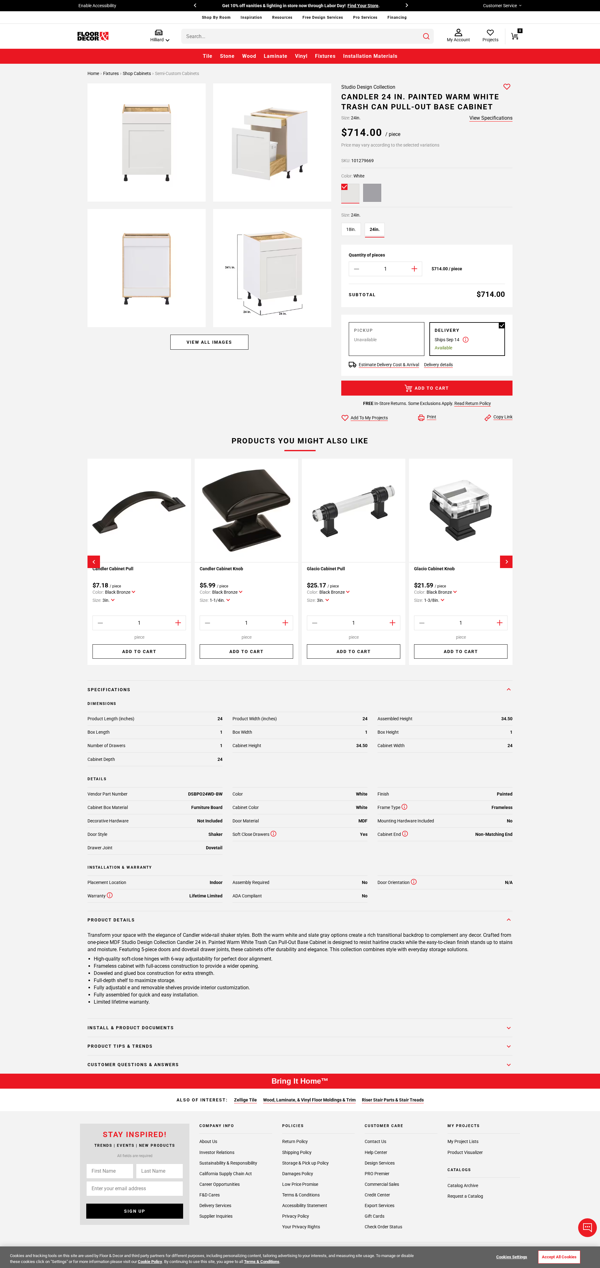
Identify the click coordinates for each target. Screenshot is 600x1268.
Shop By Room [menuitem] (216, 17)
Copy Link (502, 416)
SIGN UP (134, 1211)
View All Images (209, 342)
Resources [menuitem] (282, 17)
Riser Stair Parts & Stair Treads (393, 1099)
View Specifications (490, 118)
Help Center (376, 1152)
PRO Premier (377, 1173)
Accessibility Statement (304, 1205)
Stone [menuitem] (227, 56)
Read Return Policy (472, 403)
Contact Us (375, 1141)
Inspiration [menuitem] (251, 17)
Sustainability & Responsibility (228, 1162)
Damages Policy (297, 1173)
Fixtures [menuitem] (325, 56)
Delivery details (438, 364)
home (94, 73)
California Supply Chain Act (225, 1173)
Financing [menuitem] (397, 17)
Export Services (379, 1205)
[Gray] (372, 193)
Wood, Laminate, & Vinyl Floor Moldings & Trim (309, 1099)
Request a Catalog (465, 1196)
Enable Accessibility (97, 5)
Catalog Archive (463, 1185)
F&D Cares (209, 1194)
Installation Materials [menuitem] (370, 56)
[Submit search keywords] (426, 36)
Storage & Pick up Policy (305, 1162)
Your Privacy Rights (301, 1226)
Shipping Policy (297, 1152)
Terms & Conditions (301, 1194)
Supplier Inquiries (215, 1215)
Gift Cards (374, 1215)
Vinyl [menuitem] (301, 56)
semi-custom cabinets (177, 73)
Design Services (380, 1162)
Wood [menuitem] (249, 56)
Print (431, 416)
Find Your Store (363, 5)
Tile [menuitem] (207, 56)
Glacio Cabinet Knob (434, 568)
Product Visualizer (465, 1152)
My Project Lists (463, 1141)
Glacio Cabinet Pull (326, 568)
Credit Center (377, 1194)
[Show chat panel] (587, 1227)
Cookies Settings (511, 1257)
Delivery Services (215, 1205)
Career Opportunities (219, 1183)
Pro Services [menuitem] (365, 17)
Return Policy (295, 1141)
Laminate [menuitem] (276, 56)
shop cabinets (137, 73)
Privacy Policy (295, 1215)
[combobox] (307, 36)
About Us (208, 1141)
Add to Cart (432, 388)
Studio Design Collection (368, 87)
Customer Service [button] (500, 5)
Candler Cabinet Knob (221, 568)
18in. (351, 229)
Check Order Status (383, 1226)
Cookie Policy (150, 1261)
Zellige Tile (245, 1099)
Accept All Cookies (559, 1257)
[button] (158, 36)
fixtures (111, 73)
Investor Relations (216, 1152)
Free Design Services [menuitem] (322, 17)
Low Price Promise (300, 1183)
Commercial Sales (382, 1183)
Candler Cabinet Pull (112, 568)
